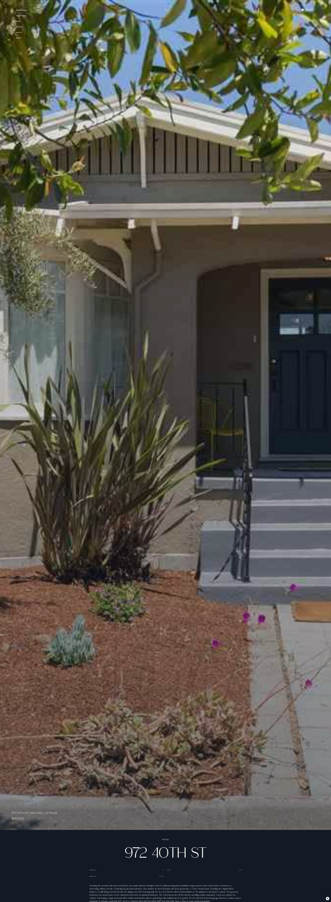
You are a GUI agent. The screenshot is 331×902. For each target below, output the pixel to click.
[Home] (308, 10)
